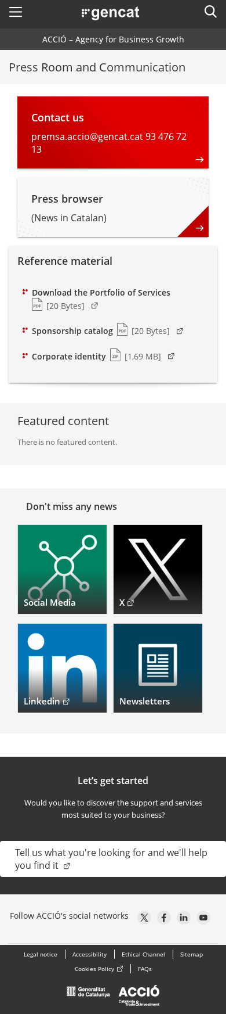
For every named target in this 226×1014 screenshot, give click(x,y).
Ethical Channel (143, 954)
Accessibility (89, 954)
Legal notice (40, 954)
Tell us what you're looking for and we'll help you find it (111, 859)
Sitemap (191, 954)
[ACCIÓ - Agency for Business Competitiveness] (113, 998)
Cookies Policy (94, 969)
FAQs (145, 969)
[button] (16, 12)
